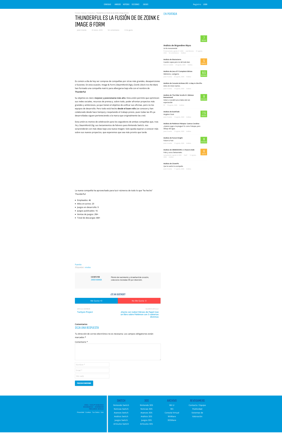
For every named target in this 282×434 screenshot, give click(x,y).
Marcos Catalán (168, 65)
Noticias (126, 4)
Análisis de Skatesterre (172, 59)
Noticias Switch (121, 409)
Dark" (185, 155)
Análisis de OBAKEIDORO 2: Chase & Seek (178, 150)
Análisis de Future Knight (173, 138)
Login (205, 4)
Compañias (91, 13)
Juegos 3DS (146, 420)
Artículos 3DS (146, 424)
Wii (171, 409)
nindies (88, 267)
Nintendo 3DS (146, 405)
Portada (77, 13)
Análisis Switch (121, 416)
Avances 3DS (146, 412)
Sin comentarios (113, 30)
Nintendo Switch (121, 405)
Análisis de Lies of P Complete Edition (177, 71)
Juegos (145, 4)
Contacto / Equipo (197, 405)
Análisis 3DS (146, 416)
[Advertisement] (118, 243)
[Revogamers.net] (84, 6)
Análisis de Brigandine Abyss (177, 45)
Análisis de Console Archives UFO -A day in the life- (182, 83)
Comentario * (81, 342)
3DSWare (172, 420)
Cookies (88, 412)
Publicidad (197, 409)
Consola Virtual (172, 412)
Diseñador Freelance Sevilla (96, 408)
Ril (164, 105)
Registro (197, 4)
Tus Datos (96, 412)
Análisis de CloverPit (171, 163)
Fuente (78, 264)
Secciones (135, 4)
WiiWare (172, 416)
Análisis (118, 4)
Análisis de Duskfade (171, 112)
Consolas (107, 4)
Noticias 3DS (146, 409)
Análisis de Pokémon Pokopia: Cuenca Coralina (181, 123)
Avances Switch (121, 412)
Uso (102, 412)
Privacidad (80, 412)
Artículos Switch (121, 424)
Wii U (171, 405)
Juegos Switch (121, 420)
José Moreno (190, 51)
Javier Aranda (81, 30)
